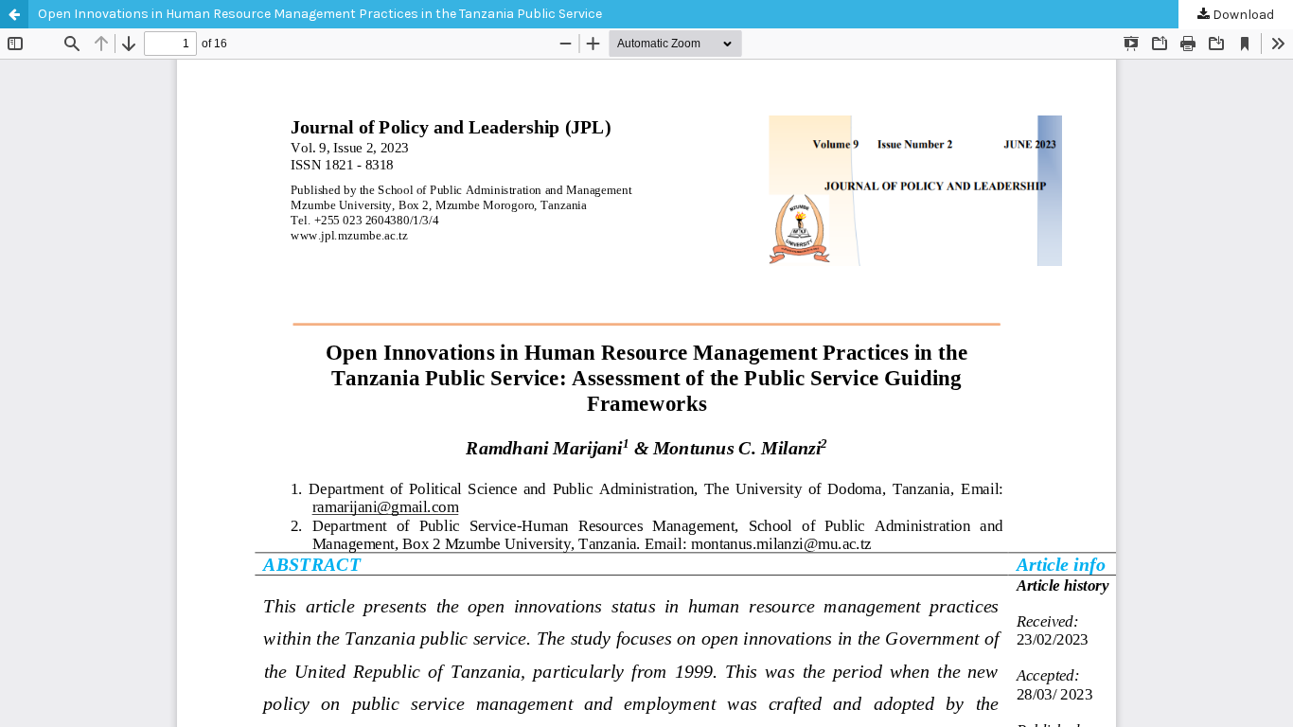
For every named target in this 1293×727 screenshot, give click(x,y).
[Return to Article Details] (14, 14)
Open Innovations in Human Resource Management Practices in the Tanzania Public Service (320, 14)
